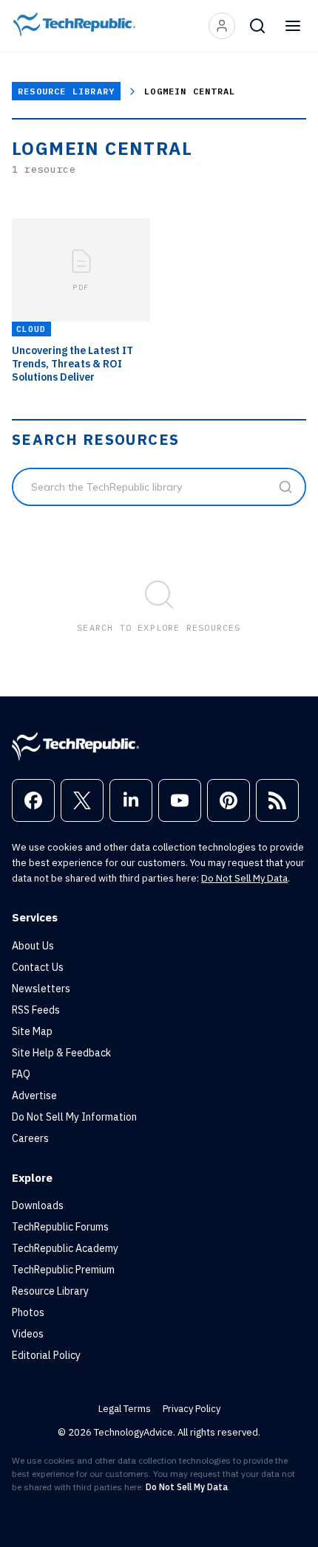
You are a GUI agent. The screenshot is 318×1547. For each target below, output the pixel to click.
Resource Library (66, 91)
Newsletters (41, 988)
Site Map (32, 1031)
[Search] (257, 26)
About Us (33, 945)
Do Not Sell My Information (74, 1117)
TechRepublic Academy (65, 1248)
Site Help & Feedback (61, 1052)
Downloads (38, 1205)
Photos (28, 1312)
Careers (30, 1138)
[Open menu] (293, 26)
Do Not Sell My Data (244, 878)
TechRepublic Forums (60, 1226)
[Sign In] (222, 26)
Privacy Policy (191, 1408)
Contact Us (38, 967)
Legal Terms (124, 1408)
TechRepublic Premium (63, 1269)
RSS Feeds (36, 1010)
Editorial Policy (46, 1355)
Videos (28, 1333)
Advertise (34, 1095)
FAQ (21, 1074)
